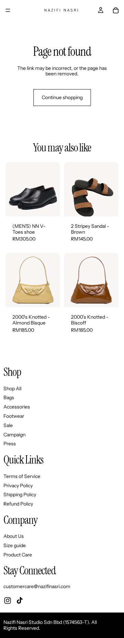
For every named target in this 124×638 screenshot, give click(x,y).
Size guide (14, 545)
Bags (8, 397)
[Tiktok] (20, 600)
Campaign (14, 434)
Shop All (12, 388)
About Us (13, 536)
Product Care (17, 555)
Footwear (13, 416)
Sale (8, 425)
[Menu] (8, 10)
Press (9, 443)
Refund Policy (18, 504)
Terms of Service (21, 476)
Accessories (16, 407)
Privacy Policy (18, 485)
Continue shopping (62, 97)
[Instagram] (7, 600)
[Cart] (115, 10)
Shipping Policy (19, 494)
